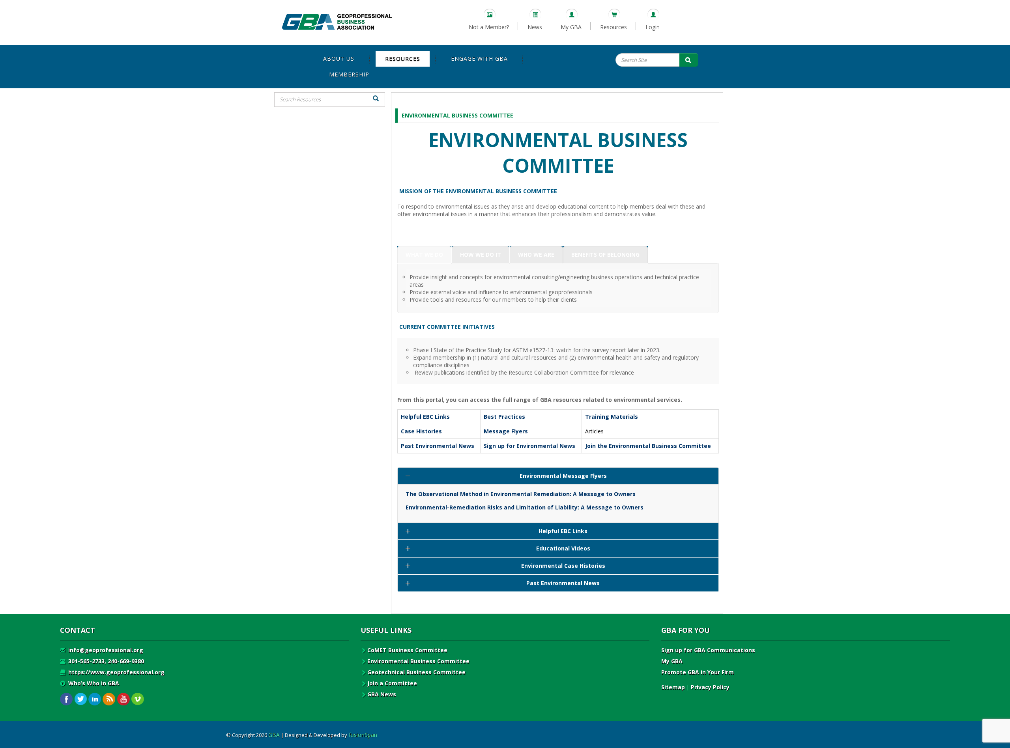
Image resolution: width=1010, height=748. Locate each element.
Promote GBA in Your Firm (697, 672)
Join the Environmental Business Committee (648, 446)
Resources (613, 27)
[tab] (424, 254)
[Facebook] (66, 699)
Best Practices (504, 416)
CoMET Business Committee (407, 650)
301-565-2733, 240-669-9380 (105, 661)
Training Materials (611, 416)
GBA (274, 735)
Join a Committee (392, 683)
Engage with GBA (479, 58)
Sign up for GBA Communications (708, 650)
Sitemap (673, 687)
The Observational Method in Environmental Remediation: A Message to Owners (521, 494)
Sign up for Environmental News (529, 446)
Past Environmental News (437, 446)
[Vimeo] (137, 699)
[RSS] (109, 699)
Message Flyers (506, 431)
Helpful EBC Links (425, 416)
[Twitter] (80, 699)
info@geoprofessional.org (105, 650)
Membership (349, 74)
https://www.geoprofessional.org (116, 672)
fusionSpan (363, 735)
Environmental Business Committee (418, 661)
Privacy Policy (710, 687)
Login (652, 27)
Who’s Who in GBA (93, 683)
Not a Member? (489, 27)
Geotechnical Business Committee (416, 672)
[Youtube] (123, 699)
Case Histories (421, 431)
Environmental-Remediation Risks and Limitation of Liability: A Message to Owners (524, 507)
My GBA (571, 27)
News (534, 27)
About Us (338, 58)
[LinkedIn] (94, 699)
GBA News (381, 694)
